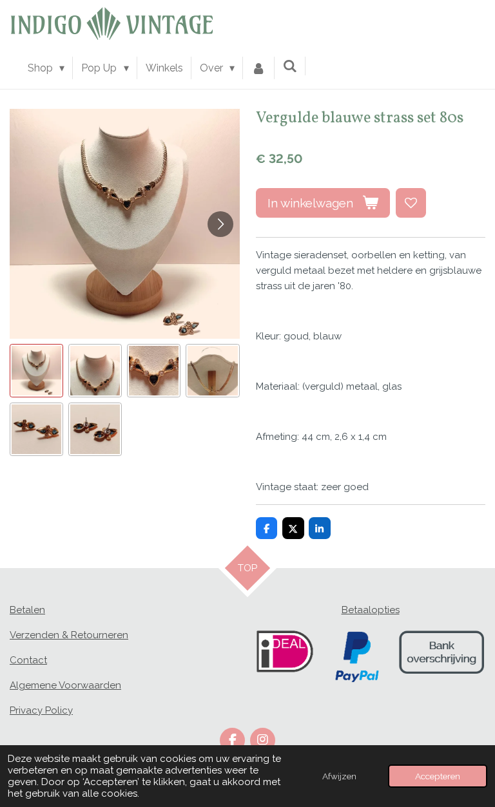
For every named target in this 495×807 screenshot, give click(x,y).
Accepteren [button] (437, 776)
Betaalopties (371, 610)
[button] (36, 370)
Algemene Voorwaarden (65, 685)
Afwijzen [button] (339, 776)
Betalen (27, 610)
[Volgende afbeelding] (220, 224)
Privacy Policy (41, 710)
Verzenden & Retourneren (69, 635)
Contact (28, 660)
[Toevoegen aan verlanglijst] (411, 203)
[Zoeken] (290, 66)
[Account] (258, 68)
